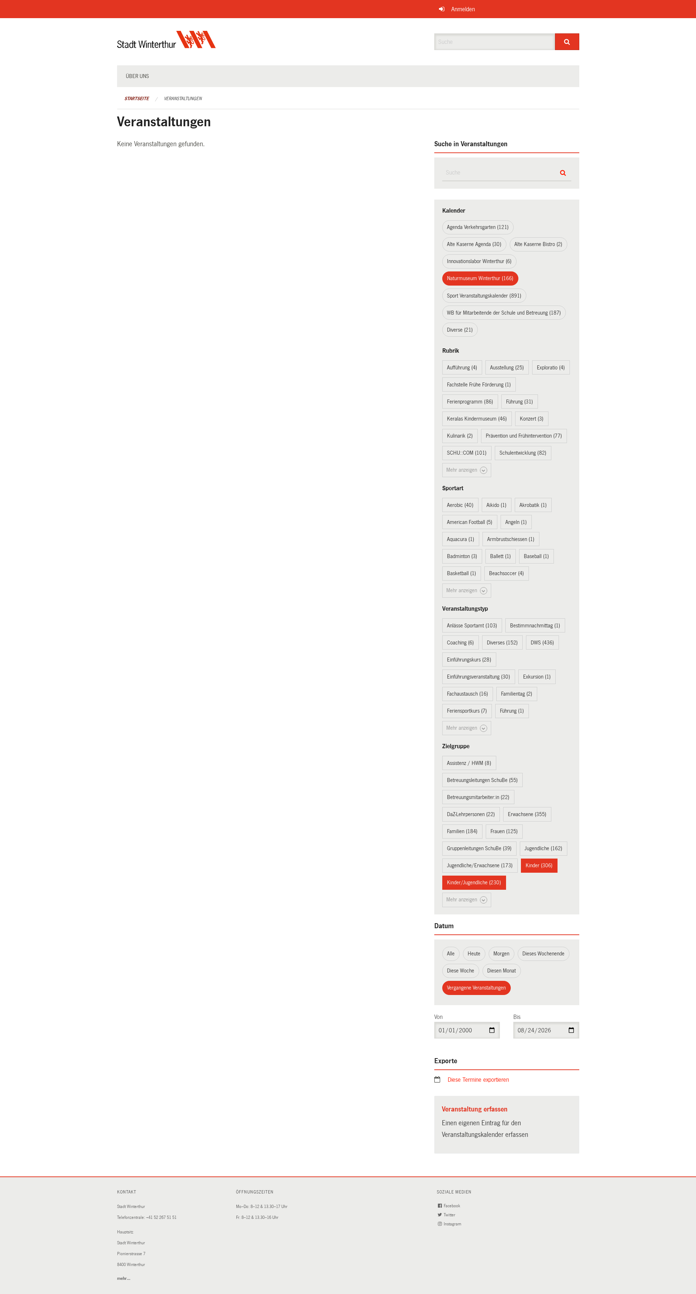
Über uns (137, 76)
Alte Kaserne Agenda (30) (474, 244)
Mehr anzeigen (462, 470)
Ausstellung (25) (507, 367)
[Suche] (567, 41)
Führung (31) (519, 402)
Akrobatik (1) (533, 505)
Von (438, 1017)
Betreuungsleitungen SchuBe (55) (482, 780)
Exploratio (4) (551, 367)
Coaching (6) (460, 643)
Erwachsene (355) (527, 814)
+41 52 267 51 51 (161, 1217)
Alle (451, 954)
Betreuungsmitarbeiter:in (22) (478, 797)
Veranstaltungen (183, 98)
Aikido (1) (496, 505)
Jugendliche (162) (543, 848)
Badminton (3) (462, 556)
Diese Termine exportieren (478, 1080)
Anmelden (463, 9)
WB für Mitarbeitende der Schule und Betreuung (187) (504, 313)
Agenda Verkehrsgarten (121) (478, 227)
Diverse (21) (460, 330)
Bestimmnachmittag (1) (535, 625)
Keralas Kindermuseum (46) (477, 419)
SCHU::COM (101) (466, 453)
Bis (517, 1017)
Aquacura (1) (460, 539)
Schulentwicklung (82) (523, 453)
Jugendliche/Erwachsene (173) (480, 865)
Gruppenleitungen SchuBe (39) (479, 848)
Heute (474, 954)
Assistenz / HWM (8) (469, 763)
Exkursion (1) (537, 677)
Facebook (452, 1206)
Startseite (136, 98)
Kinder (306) (539, 865)
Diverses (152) (502, 643)
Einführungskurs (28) (469, 660)
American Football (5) (469, 522)
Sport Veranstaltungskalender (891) (484, 296)
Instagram (453, 1224)
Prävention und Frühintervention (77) (524, 436)
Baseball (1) (536, 556)
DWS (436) (542, 643)
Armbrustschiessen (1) (510, 539)
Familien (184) (462, 831)
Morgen (501, 954)
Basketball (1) (461, 573)
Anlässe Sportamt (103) (472, 625)
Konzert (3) (531, 419)
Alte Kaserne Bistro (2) (538, 244)
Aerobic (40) (460, 505)
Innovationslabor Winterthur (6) (479, 261)
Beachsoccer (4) (506, 573)
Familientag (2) (516, 694)
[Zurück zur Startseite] (166, 45)
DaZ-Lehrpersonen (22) (471, 814)
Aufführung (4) (462, 367)
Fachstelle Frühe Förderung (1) (479, 385)
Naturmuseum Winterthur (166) (480, 278)
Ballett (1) (500, 556)
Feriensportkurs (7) (467, 711)
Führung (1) (512, 711)
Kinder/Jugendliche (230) (474, 882)
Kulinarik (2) (460, 436)
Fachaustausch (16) (467, 694)
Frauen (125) (504, 831)
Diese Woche (460, 971)
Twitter (450, 1215)
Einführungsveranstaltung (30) (478, 677)
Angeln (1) (516, 522)
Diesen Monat (501, 971)
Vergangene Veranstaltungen (476, 988)
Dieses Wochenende (543, 954)
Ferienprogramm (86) (470, 402)
